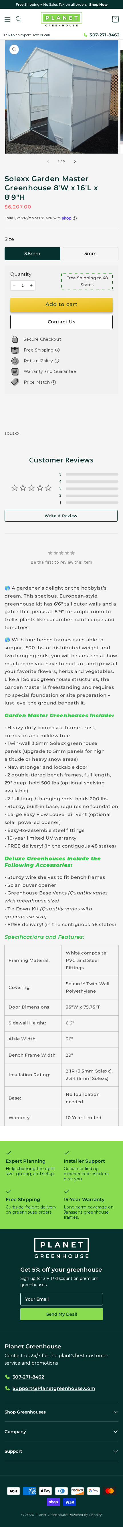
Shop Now (98, 4)
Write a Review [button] (61, 515)
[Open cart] (116, 19)
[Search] (19, 19)
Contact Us (61, 322)
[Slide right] (74, 161)
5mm (90, 253)
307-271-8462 (105, 35)
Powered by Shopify (85, 1514)
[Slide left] (48, 161)
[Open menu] (7, 19)
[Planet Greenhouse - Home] (61, 19)
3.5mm (32, 253)
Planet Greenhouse (52, 1514)
